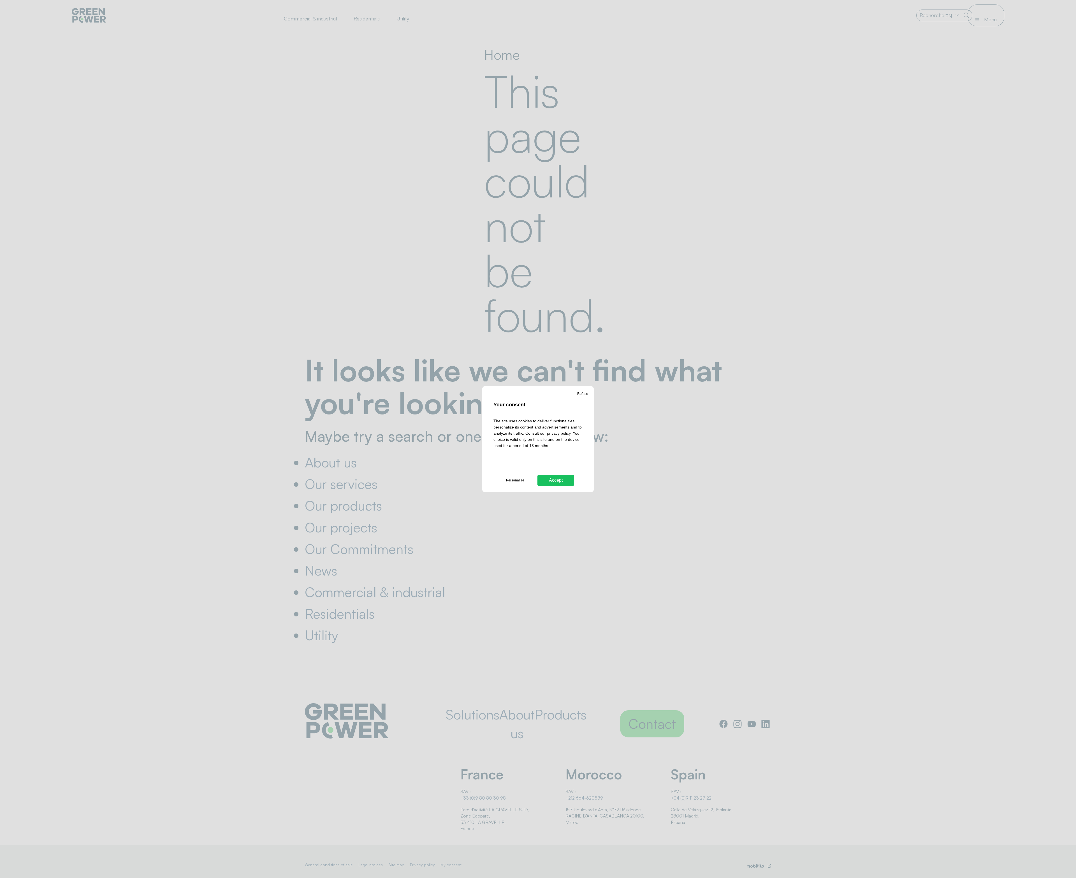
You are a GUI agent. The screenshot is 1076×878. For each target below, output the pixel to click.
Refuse (582, 394)
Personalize (515, 480)
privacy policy (559, 433)
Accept (556, 480)
